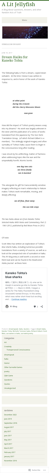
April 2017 (8, 444)
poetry (6, 371)
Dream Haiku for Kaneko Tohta (15, 58)
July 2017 (7, 431)
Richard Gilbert (36, 331)
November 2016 (10, 461)
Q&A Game (8, 375)
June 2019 (8, 419)
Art (5, 342)
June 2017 (8, 435)
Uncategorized (10, 388)
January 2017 (9, 456)
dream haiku (41, 329)
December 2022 (10, 415)
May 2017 (8, 440)
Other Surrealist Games (13, 367)
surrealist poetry (27, 333)
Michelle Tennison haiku (21, 331)
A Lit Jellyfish (18, 4)
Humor (7, 363)
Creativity (7, 346)
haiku (21, 329)
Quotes (26, 329)
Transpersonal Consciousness (18, 350)
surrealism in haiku (13, 333)
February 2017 (9, 452)
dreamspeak (13, 329)
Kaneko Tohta (7, 331)
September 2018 (10, 423)
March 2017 (8, 448)
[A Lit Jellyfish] (25, 38)
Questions (8, 380)
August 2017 (9, 427)
